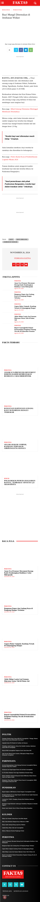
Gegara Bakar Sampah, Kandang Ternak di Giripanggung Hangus (15, 446)
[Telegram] (26, 50)
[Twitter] (16, 50)
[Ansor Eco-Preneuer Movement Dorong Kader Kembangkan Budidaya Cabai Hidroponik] (8, 284)
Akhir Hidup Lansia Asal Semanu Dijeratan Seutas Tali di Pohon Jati (25, 318)
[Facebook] (21, 50)
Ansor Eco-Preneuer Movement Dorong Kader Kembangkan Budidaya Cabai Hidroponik (24, 285)
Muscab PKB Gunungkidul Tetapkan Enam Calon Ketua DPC (17, 750)
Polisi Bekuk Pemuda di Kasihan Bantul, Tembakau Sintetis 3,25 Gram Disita (19, 482)
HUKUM (6, 478)
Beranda (6, 10)
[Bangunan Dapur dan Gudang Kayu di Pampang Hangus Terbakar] (8, 296)
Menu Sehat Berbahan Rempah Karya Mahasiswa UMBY (15, 821)
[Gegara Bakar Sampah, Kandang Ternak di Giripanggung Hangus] (8, 307)
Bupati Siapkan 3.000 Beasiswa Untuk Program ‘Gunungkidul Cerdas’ (18, 791)
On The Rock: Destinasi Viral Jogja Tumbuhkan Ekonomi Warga (17, 772)
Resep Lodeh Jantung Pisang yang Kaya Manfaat (13, 824)
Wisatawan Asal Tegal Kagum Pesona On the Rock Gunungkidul (17, 769)
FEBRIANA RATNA (22, 258)
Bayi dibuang (22, 239)
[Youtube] (26, 264)
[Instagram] (18, 264)
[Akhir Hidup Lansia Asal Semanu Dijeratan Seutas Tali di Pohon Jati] (8, 318)
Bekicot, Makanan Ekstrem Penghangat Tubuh (13, 830)
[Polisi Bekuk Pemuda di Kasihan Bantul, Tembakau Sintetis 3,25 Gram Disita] (20, 465)
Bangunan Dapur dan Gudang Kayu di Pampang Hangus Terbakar (24, 296)
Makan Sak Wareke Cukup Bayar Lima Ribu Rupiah (14, 818)
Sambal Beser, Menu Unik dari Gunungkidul (12, 827)
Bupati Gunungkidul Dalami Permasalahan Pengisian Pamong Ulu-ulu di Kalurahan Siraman (25, 329)
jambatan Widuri (10, 242)
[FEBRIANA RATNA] (11, 258)
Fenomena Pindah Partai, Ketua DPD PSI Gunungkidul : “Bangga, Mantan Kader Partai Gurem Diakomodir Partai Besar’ (20, 739)
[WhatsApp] (31, 50)
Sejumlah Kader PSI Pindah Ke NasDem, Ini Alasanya (15, 743)
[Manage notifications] (4, 897)
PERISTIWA (17, 10)
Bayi (11, 239)
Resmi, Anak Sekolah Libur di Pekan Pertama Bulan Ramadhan (17, 808)
